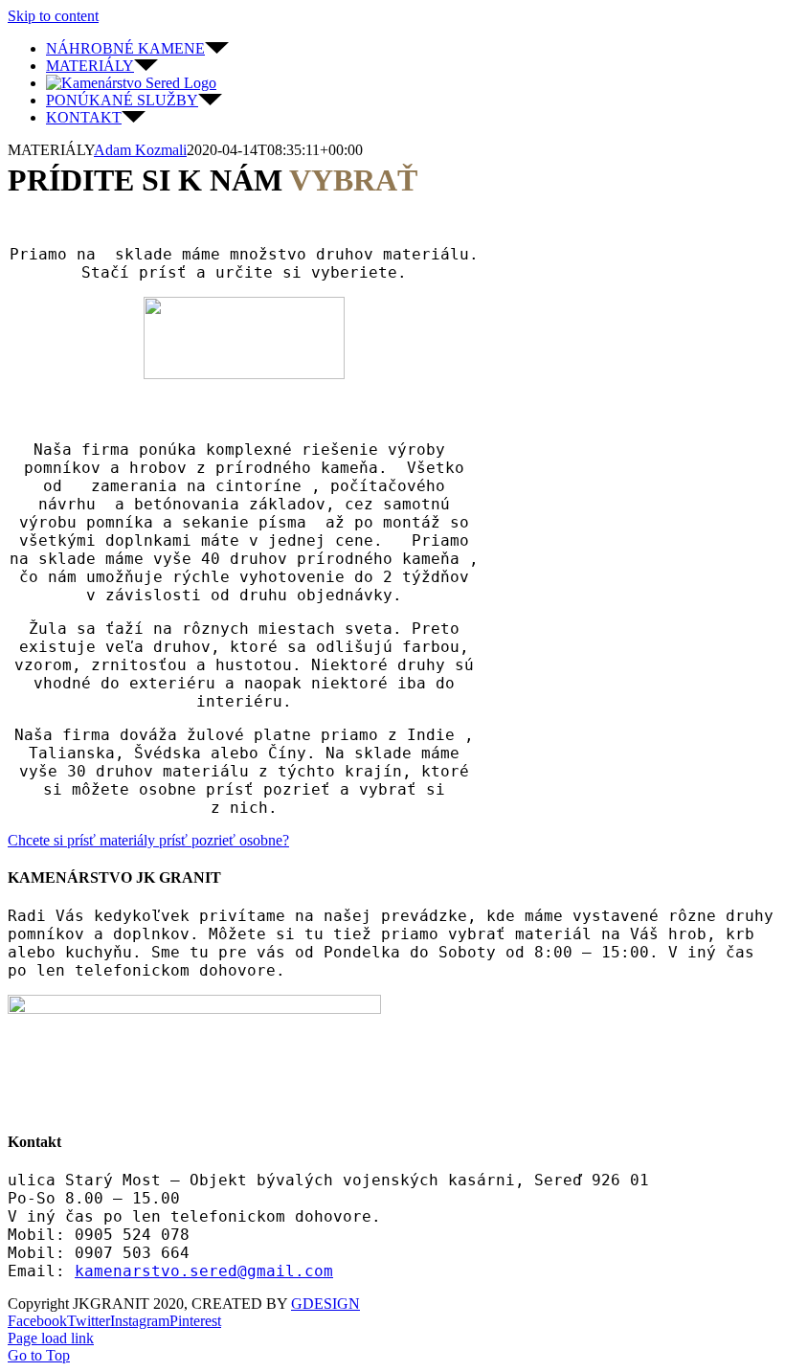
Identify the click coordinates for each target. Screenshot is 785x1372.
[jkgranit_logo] (244, 374)
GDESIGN (325, 1303)
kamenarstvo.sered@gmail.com (204, 1271)
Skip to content (53, 16)
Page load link (51, 1338)
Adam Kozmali (140, 150)
